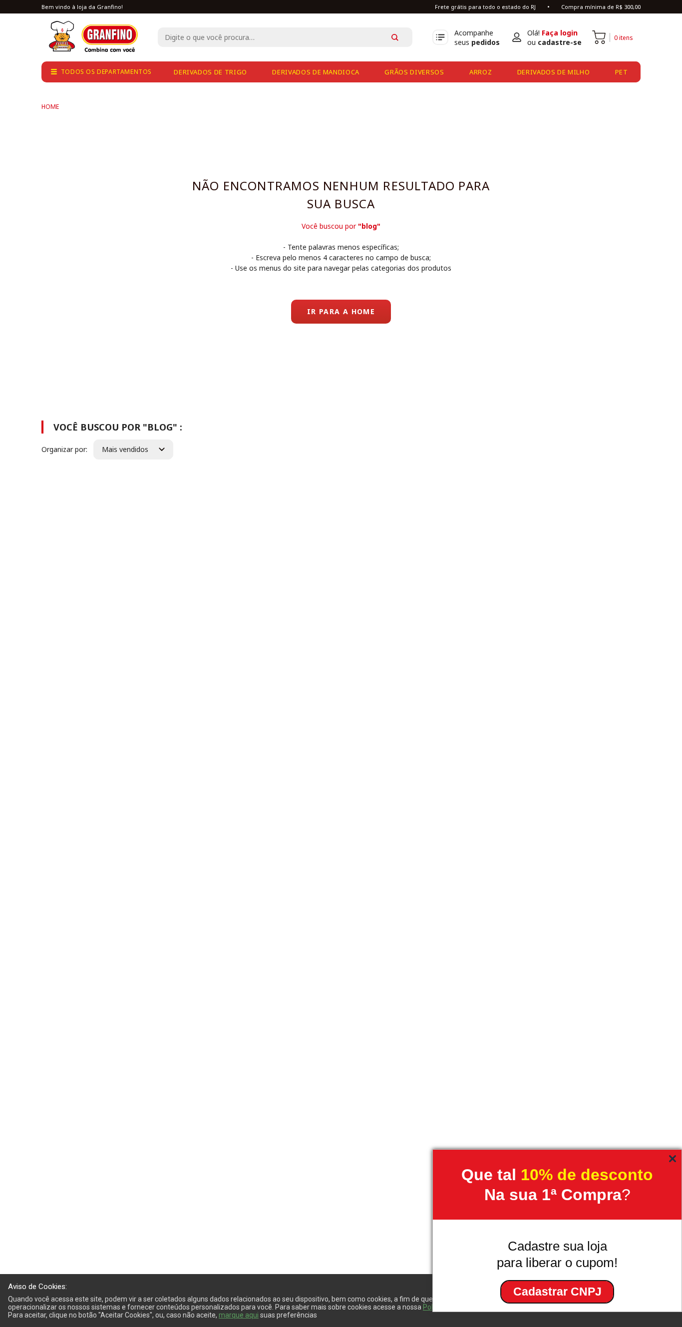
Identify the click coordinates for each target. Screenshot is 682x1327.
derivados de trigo (210, 71)
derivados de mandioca (315, 71)
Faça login (560, 32)
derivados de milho (553, 71)
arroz (480, 71)
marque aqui (239, 1315)
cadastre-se (560, 42)
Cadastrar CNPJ (557, 1291)
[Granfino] (50, 106)
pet (621, 71)
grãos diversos (414, 71)
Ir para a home (341, 311)
